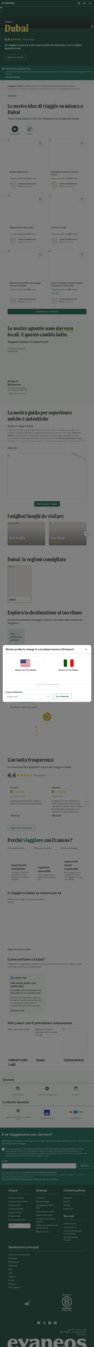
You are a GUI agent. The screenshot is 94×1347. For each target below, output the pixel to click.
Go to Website (62, 696)
